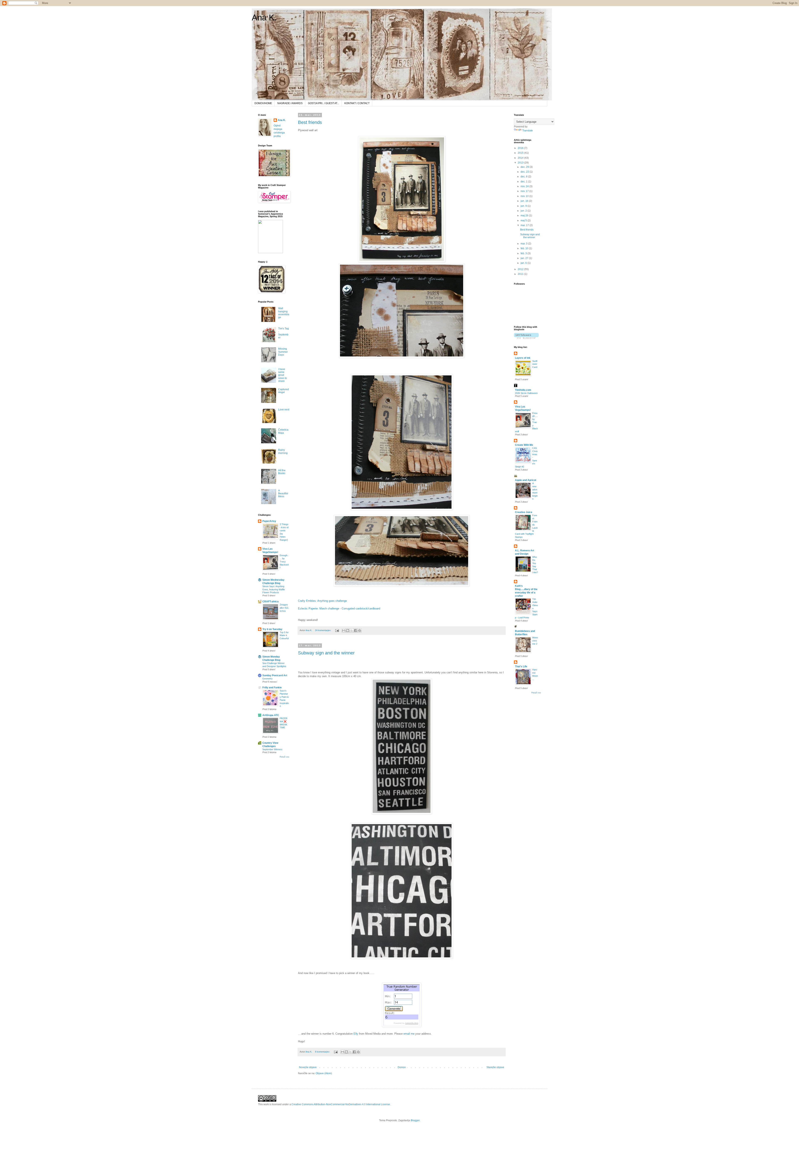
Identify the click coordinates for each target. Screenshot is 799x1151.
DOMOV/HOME (263, 103)
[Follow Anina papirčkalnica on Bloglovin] (526, 337)
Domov (402, 1067)
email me (408, 1033)
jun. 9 (524, 205)
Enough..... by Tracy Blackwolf (284, 561)
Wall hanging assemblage (283, 313)
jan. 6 (524, 263)
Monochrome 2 (535, 640)
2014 (521, 157)
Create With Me (524, 444)
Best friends (310, 122)
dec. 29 (525, 167)
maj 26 (525, 215)
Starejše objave (495, 1067)
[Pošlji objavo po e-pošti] (344, 630)
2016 (521, 148)
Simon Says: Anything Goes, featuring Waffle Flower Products (273, 589)
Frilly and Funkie (272, 687)
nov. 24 (525, 186)
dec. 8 (524, 176)
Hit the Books (281, 472)
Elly (356, 1033)
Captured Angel (283, 391)
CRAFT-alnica (270, 601)
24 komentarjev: (323, 630)
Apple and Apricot (525, 480)
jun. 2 (524, 210)
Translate (527, 130)
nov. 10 (525, 196)
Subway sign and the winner (326, 652)
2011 (521, 274)
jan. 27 (525, 258)
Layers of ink (522, 357)
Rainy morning (283, 451)
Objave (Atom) (324, 1073)
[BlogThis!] (348, 630)
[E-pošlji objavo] (337, 630)
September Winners (272, 749)
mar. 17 (525, 225)
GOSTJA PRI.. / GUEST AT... (323, 103)
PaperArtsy (269, 521)
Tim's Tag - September (283, 333)
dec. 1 (524, 181)
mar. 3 (524, 243)
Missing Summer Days (283, 351)
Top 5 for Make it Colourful (284, 635)
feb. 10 (525, 248)
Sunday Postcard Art (274, 675)
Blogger (415, 1120)
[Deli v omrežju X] (352, 630)
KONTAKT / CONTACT (357, 103)
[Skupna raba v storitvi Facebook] (356, 630)
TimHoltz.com (523, 390)
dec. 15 (525, 171)
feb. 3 (524, 253)
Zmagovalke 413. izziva (284, 607)
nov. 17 (525, 191)
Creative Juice (523, 512)
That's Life (521, 666)
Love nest (283, 409)
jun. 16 (525, 200)
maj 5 (524, 220)
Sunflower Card (534, 364)
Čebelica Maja (283, 431)
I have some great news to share (282, 375)
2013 (521, 162)
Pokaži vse (284, 757)
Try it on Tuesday (272, 629)
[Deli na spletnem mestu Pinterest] (359, 630)
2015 (521, 152)
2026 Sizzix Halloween (526, 393)
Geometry (267, 678)
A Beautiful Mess (283, 493)
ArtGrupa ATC (270, 715)
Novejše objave (308, 1067)
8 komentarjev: (323, 1051)
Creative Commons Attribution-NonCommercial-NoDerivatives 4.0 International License (341, 1104)
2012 (521, 269)
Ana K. (264, 17)
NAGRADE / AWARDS (290, 103)
